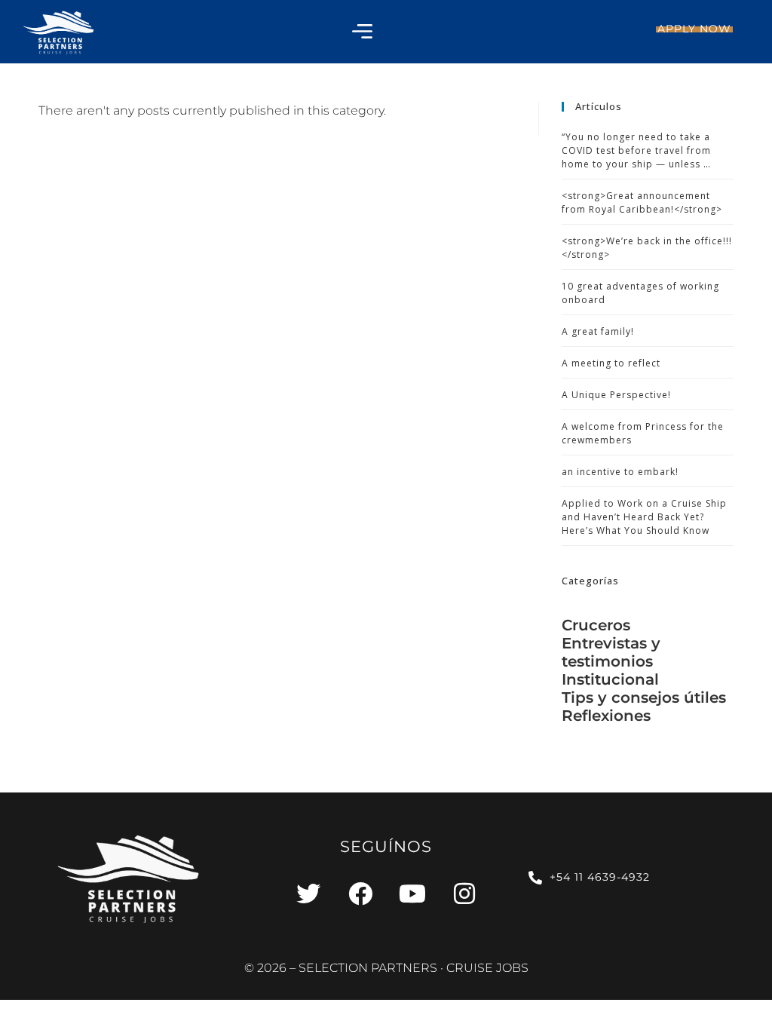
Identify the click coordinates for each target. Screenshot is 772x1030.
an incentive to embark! (620, 471)
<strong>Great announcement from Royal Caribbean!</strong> (642, 202)
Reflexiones (606, 716)
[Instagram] (464, 893)
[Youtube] (412, 893)
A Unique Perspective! (616, 394)
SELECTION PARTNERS (368, 968)
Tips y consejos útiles (644, 697)
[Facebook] (360, 893)
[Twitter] (308, 893)
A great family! (598, 331)
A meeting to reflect (611, 363)
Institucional (610, 679)
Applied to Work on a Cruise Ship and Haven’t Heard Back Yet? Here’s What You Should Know (644, 517)
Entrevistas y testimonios (611, 652)
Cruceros (596, 625)
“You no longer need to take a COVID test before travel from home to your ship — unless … (636, 150)
